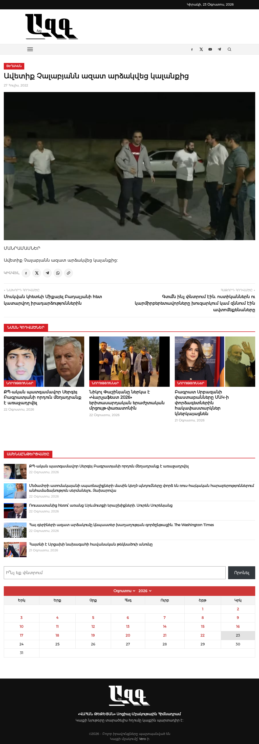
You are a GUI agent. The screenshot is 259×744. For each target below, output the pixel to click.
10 (22, 626)
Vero (142, 739)
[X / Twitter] (36, 273)
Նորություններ (19, 383)
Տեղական (14, 66)
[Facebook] (26, 273)
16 (238, 626)
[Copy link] (68, 273)
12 (93, 626)
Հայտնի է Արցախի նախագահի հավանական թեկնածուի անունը (91, 544)
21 (164, 635)
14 (164, 626)
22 (203, 635)
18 (57, 635)
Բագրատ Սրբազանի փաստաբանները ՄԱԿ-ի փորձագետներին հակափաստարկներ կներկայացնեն (202, 403)
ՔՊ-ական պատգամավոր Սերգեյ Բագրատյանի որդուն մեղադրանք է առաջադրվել (42, 397)
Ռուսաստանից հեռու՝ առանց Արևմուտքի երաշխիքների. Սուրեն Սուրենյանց (100, 505)
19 (93, 635)
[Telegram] (47, 273)
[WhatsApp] (58, 273)
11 (57, 626)
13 (128, 626)
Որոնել (241, 572)
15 (202, 626)
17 (21, 635)
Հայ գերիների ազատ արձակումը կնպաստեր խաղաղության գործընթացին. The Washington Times (121, 525)
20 (128, 635)
